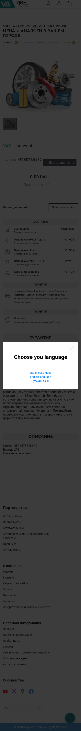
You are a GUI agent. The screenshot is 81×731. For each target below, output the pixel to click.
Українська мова (41, 372)
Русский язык (41, 381)
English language (40, 376)
